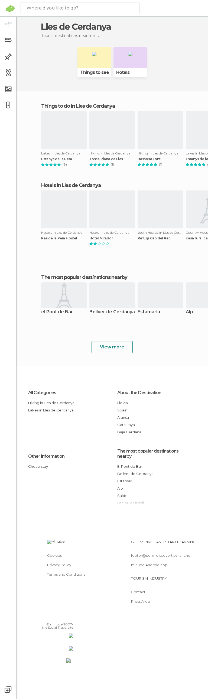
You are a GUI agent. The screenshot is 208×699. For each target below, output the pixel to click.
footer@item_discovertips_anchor (161, 555)
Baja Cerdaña (129, 432)
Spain (122, 410)
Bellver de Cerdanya (112, 312)
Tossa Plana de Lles (106, 159)
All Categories (42, 392)
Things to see (94, 72)
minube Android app (149, 565)
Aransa (123, 417)
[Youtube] (70, 616)
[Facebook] (48, 616)
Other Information (46, 456)
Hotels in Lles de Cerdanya (70, 185)
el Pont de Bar (57, 312)
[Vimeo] (62, 616)
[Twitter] (55, 616)
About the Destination (139, 392)
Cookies (54, 555)
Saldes (123, 495)
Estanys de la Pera (56, 159)
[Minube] (10, 8)
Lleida (122, 403)
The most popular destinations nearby (84, 277)
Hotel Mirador (101, 238)
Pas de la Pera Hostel (59, 238)
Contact (138, 592)
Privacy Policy (59, 565)
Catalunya (126, 425)
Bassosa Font (149, 159)
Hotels (122, 72)
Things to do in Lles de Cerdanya (78, 106)
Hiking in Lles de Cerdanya (51, 403)
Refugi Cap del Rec (154, 238)
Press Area (140, 601)
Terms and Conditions (66, 574)
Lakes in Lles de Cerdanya (51, 410)
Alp (120, 488)
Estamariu (149, 312)
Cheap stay (38, 466)
